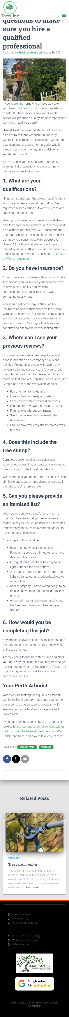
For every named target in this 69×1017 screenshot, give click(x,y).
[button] (63, 15)
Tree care (46, 747)
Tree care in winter (23, 864)
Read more (32, 887)
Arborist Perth (27, 747)
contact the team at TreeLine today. (34, 731)
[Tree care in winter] (34, 832)
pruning (19, 103)
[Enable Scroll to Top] (61, 1009)
